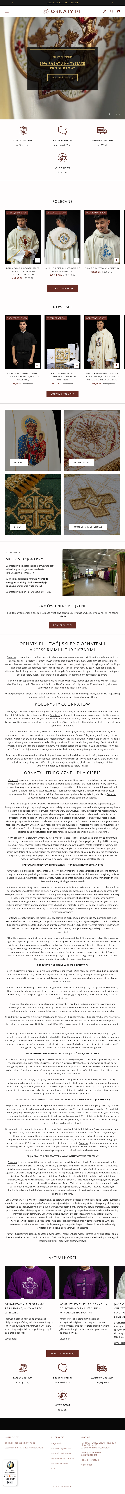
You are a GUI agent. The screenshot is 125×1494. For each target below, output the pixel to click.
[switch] (10, 1482)
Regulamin (56, 1443)
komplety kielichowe (88, 526)
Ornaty (19, 462)
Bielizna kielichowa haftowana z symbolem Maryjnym (62, 376)
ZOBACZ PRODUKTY (62, 393)
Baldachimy (81, 462)
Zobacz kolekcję (62, 288)
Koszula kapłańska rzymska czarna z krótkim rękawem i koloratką (23, 376)
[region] (62, 68)
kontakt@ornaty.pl (90, 1459)
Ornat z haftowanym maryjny (102, 268)
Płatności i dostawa (61, 1453)
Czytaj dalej (11, 1338)
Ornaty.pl (11, 657)
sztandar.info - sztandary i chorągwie (24, 1447)
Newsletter (86, 1464)
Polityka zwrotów (59, 1463)
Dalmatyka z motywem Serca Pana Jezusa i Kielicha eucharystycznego (22, 271)
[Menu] (15, 1461)
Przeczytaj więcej (62, 1353)
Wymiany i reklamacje (62, 1458)
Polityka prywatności (61, 1448)
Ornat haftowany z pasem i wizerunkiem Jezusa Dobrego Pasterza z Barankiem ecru (102, 376)
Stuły (18, 526)
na (62, 3)
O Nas (54, 1468)
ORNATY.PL (20, 1099)
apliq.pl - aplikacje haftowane (20, 1442)
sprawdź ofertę (62, 75)
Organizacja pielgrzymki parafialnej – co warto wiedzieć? (25, 1308)
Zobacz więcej (62, 625)
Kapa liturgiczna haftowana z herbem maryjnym (62, 270)
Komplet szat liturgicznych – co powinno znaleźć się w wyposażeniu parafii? (83, 1308)
